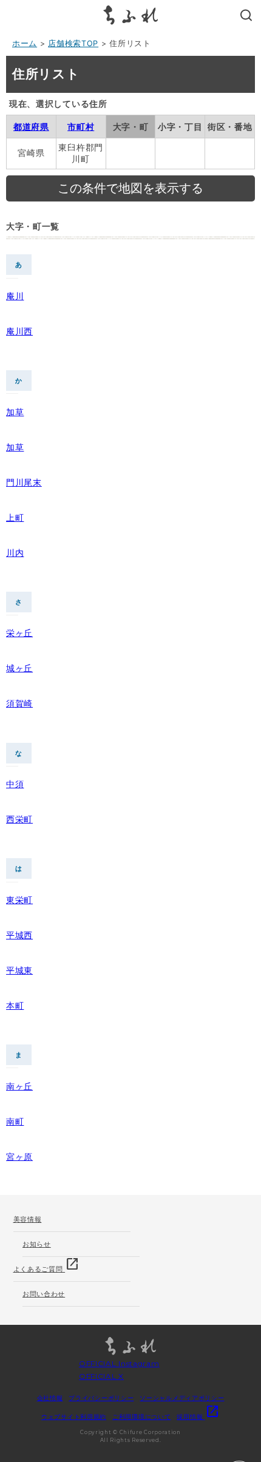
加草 (15, 412)
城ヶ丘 (19, 668)
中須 (15, 784)
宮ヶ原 (19, 1156)
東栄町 (19, 900)
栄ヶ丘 (19, 633)
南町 (15, 1121)
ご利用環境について (141, 1416)
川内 (15, 552)
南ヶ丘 (19, 1086)
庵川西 (19, 331)
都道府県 (31, 126)
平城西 (19, 935)
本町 (15, 1005)
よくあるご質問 (46, 1265)
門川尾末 (24, 482)
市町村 (80, 126)
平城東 (19, 970)
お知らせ (36, 1244)
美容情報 (27, 1219)
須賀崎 (19, 703)
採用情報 (198, 1416)
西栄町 (19, 819)
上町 (15, 517)
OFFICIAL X (101, 1376)
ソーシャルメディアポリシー (182, 1397)
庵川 (15, 296)
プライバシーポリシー (101, 1397)
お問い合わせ (43, 1294)
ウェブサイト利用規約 (73, 1416)
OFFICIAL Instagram (119, 1363)
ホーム (24, 43)
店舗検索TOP (73, 43)
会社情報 (50, 1397)
